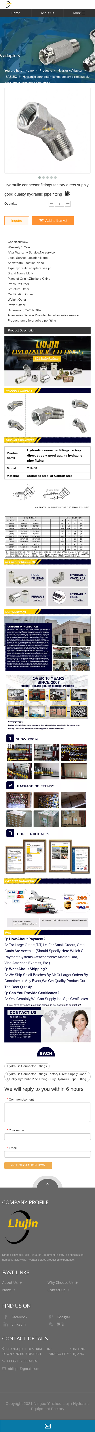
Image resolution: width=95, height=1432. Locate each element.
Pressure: (14, 284)
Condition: (15, 242)
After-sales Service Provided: (28, 315)
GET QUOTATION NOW (28, 1165)
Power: (12, 305)
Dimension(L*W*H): (21, 310)
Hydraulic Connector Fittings (27, 1066)
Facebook (19, 1317)
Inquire (16, 220)
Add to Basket (56, 220)
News (7, 1290)
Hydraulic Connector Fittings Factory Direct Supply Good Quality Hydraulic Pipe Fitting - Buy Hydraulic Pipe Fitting (46, 1076)
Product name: (18, 320)
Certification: (16, 294)
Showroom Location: (22, 263)
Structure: (14, 289)
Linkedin (18, 1324)
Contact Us (57, 1290)
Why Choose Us (61, 1282)
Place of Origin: (18, 278)
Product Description (21, 330)
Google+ (64, 1317)
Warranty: (14, 247)
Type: (11, 268)
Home (15, 13)
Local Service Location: (24, 257)
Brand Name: (17, 273)
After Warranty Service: (24, 252)
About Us (47, 13)
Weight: (13, 299)
